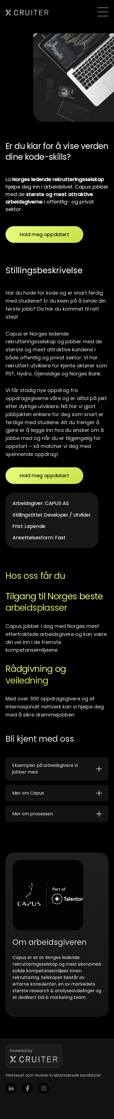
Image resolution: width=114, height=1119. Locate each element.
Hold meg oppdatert (44, 234)
